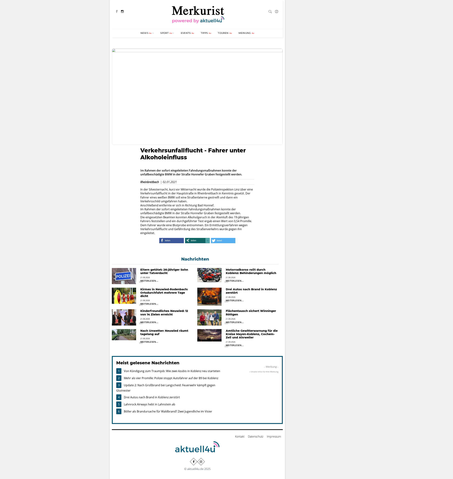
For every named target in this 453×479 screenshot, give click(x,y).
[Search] (270, 11)
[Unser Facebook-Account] (193, 461)
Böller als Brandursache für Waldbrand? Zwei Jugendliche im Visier (168, 411)
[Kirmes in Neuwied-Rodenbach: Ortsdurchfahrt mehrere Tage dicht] (124, 295)
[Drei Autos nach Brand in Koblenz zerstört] (209, 296)
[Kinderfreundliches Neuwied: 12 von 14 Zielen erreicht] (124, 317)
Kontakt (239, 436)
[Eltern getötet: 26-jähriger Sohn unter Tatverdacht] (124, 276)
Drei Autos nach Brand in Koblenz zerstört (152, 397)
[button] (171, 240)
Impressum (274, 436)
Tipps (206, 33)
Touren (225, 33)
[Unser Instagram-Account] (201, 461)
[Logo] (198, 14)
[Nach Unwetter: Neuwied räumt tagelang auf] (124, 334)
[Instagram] (122, 11)
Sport (166, 33)
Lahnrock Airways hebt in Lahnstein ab (149, 404)
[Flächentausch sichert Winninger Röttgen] (209, 317)
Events (187, 33)
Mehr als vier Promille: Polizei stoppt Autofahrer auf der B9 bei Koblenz (171, 378)
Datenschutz (255, 436)
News (146, 33)
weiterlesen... (149, 280)
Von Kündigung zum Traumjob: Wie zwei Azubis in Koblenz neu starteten (172, 371)
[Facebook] (116, 11)
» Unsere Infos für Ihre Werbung (263, 371)
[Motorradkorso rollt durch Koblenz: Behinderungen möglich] (209, 275)
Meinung (246, 33)
